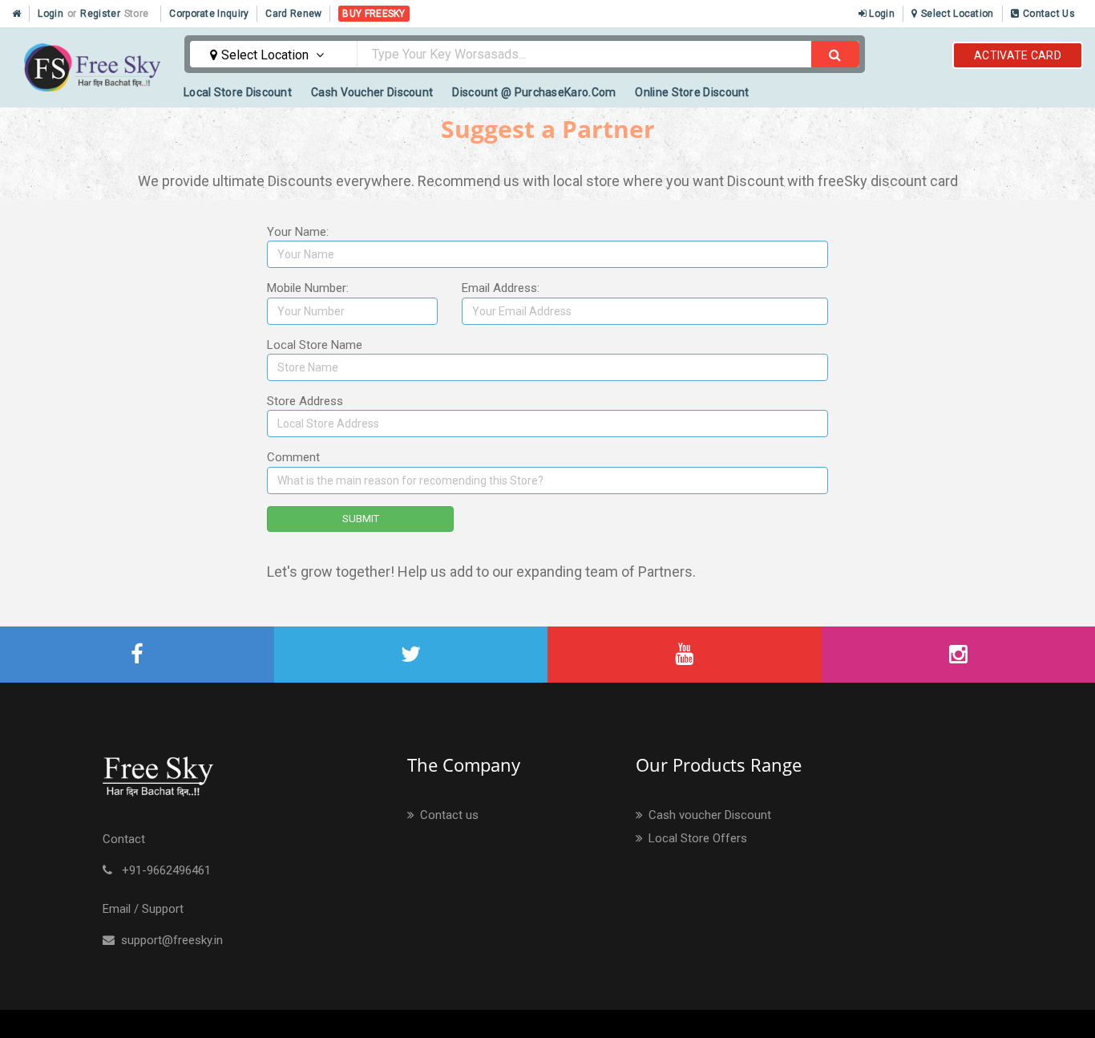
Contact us (448, 815)
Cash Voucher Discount (372, 92)
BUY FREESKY (373, 13)
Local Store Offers (696, 838)
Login (50, 13)
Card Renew (293, 13)
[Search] (835, 54)
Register (99, 13)
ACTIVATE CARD (1017, 55)
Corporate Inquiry (208, 13)
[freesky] (137, 654)
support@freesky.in (169, 940)
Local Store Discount (238, 92)
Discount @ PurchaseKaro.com (534, 92)
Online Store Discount (692, 92)
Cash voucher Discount (708, 815)
